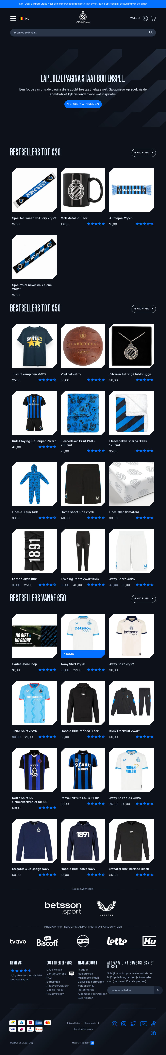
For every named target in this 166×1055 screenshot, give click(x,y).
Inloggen (83, 970)
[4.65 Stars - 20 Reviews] (96, 518)
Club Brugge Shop (25, 1043)
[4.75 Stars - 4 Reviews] (145, 585)
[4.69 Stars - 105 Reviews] (96, 737)
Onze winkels (55, 970)
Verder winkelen (83, 104)
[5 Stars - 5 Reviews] (96, 224)
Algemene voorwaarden (92, 994)
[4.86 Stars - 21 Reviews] (96, 451)
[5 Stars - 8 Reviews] (47, 808)
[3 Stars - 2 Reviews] (145, 224)
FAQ (49, 978)
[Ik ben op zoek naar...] (150, 32)
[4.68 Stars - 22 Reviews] (145, 380)
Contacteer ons (56, 974)
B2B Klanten (85, 998)
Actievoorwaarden (58, 986)
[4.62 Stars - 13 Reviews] (145, 518)
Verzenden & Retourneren (86, 988)
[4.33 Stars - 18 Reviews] (47, 585)
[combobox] (24, 19)
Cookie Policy (55, 990)
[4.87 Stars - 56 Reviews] (96, 875)
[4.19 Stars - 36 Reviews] (47, 380)
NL (27, 18)
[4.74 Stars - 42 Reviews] (47, 670)
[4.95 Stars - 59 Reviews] (47, 875)
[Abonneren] (158, 990)
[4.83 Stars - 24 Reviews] (145, 875)
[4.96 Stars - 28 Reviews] (96, 670)
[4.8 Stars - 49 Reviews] (47, 737)
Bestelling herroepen (91, 982)
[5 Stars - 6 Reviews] (96, 380)
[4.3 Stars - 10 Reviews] (47, 518)
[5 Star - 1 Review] (47, 447)
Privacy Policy (55, 994)
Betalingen (53, 982)
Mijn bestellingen (88, 978)
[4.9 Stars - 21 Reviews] (145, 737)
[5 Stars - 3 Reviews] (145, 804)
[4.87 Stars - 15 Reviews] (145, 451)
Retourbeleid (90, 1023)
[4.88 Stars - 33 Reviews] (96, 804)
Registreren (85, 974)
